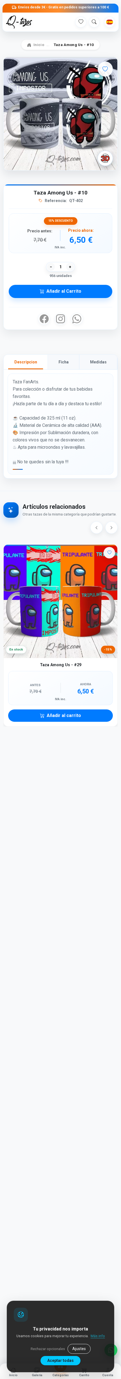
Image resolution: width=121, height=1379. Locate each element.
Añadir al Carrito (63, 291)
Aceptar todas (60, 1360)
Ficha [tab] (64, 362)
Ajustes (79, 1348)
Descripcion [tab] (25, 362)
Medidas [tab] (98, 362)
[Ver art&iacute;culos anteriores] (96, 527)
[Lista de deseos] (80, 22)
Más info (98, 1336)
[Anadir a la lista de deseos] (105, 69)
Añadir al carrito (64, 715)
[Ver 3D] (105, 158)
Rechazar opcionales (48, 1349)
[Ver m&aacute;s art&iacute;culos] (111, 527)
